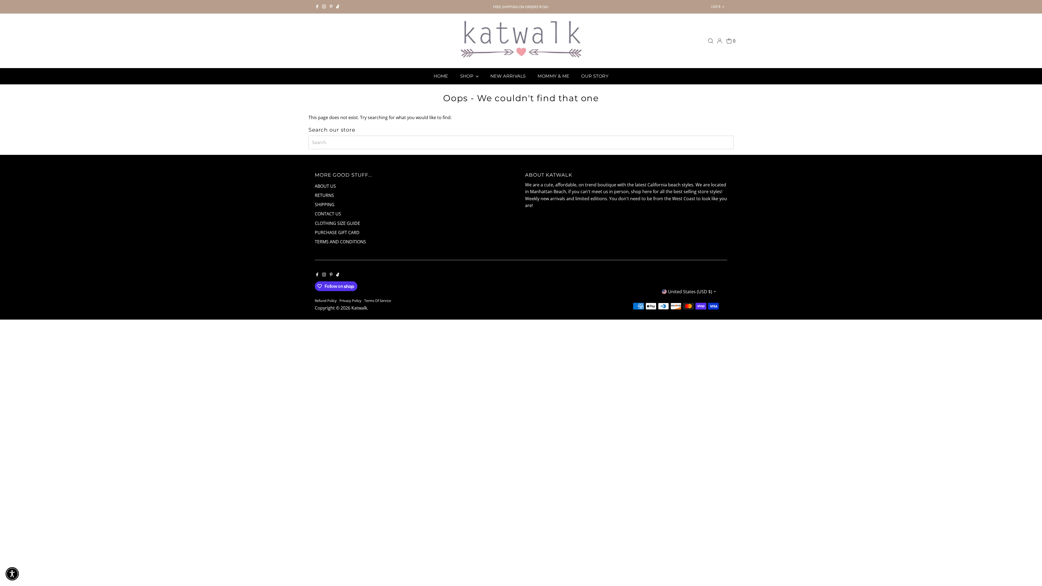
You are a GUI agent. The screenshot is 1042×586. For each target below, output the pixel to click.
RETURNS (324, 195)
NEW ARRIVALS (508, 76)
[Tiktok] (338, 6)
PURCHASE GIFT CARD (337, 232)
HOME (441, 76)
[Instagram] (324, 6)
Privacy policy (350, 300)
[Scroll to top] (1031, 571)
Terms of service (377, 300)
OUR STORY (594, 76)
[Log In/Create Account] (719, 41)
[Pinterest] (331, 6)
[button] (12, 574)
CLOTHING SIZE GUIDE (337, 223)
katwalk (359, 308)
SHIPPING (325, 205)
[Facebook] (317, 6)
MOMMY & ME (553, 76)
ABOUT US (325, 186)
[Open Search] (710, 41)
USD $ (715, 6)
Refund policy (326, 300)
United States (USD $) (690, 292)
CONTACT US (328, 214)
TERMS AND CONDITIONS (340, 242)
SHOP (467, 76)
